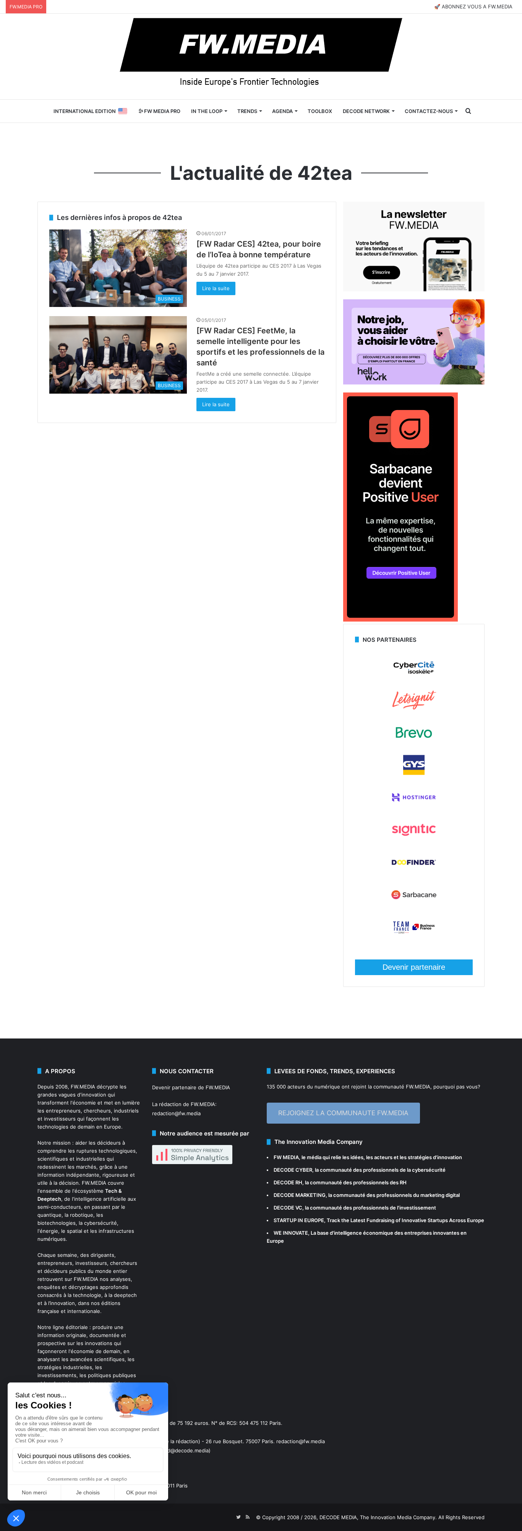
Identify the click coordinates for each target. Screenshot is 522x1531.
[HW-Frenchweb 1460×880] (414, 383)
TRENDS (247, 111)
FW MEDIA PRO (161, 111)
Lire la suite (216, 288)
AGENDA (282, 111)
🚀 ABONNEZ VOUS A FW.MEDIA (473, 6)
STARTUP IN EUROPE (299, 1220)
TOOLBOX (320, 111)
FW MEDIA (286, 1157)
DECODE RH (288, 1182)
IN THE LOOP (206, 111)
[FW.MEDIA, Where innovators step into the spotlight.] (261, 56)
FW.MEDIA (83, 1087)
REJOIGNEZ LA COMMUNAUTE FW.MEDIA (343, 1113)
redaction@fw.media (176, 1113)
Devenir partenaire (414, 967)
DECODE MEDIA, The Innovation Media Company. (378, 1517)
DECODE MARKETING (300, 1195)
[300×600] (400, 620)
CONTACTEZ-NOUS (429, 111)
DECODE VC (288, 1208)
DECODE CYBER (293, 1170)
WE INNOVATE (291, 1233)
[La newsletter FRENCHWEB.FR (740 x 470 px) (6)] (414, 289)
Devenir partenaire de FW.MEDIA (191, 1087)
